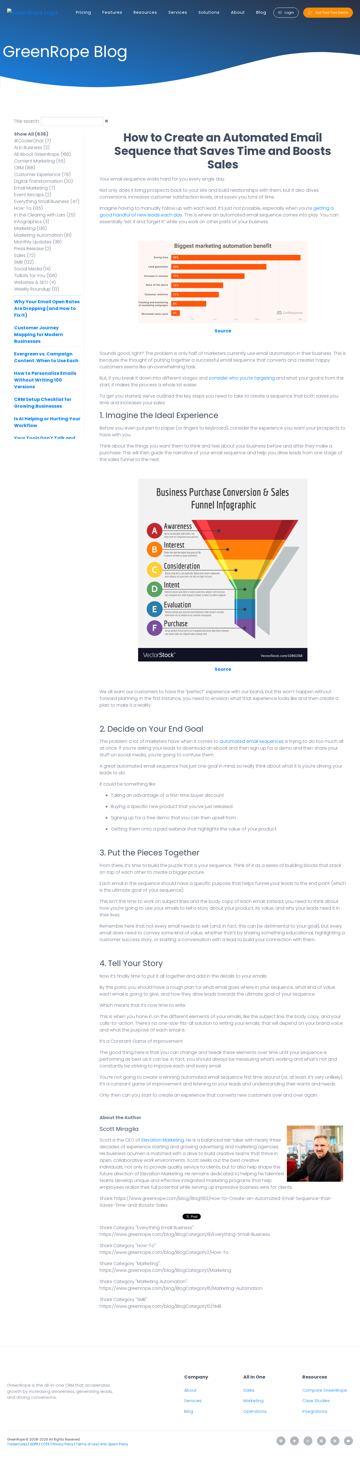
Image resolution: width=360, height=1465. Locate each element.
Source (223, 331)
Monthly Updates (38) (38, 242)
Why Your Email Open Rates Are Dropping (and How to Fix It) (47, 308)
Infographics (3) (31, 221)
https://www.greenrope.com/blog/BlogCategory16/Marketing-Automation (181, 1288)
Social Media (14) (32, 269)
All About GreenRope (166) (42, 154)
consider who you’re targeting (242, 378)
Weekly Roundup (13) (36, 289)
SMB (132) (24, 262)
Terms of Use (87, 1444)
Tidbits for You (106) (35, 275)
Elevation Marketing (162, 1140)
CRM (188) (24, 168)
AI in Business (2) (32, 147)
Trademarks (17, 1444)
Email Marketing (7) (34, 188)
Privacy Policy (62, 1444)
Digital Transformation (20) (43, 181)
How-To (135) (28, 208)
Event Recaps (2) (32, 194)
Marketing (253, 1401)
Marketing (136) (30, 228)
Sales (249, 1390)
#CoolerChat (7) (32, 141)
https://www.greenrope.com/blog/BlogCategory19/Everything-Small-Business (185, 1234)
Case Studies (316, 1401)
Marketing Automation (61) (42, 235)
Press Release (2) (32, 248)
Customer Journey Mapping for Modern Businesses (38, 334)
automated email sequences (252, 741)
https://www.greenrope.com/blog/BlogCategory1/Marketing (165, 1270)
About (238, 12)
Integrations (314, 1411)
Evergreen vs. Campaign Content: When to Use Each (46, 357)
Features (112, 12)
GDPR (34, 1444)
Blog (261, 12)
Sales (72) (24, 255)
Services (177, 12)
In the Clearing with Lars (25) (44, 215)
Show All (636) (31, 134)
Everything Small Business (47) (46, 201)
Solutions (209, 12)
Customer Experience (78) (42, 174)
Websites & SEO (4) (35, 282)
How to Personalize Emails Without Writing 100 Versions (45, 380)
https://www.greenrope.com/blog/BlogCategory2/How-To (164, 1252)
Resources (145, 12)
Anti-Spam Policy (114, 1444)
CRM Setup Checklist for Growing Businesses (42, 402)
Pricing (83, 12)
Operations (255, 1411)
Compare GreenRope (324, 1390)
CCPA (45, 1444)
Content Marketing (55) (39, 161)
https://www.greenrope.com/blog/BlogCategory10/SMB (160, 1306)
